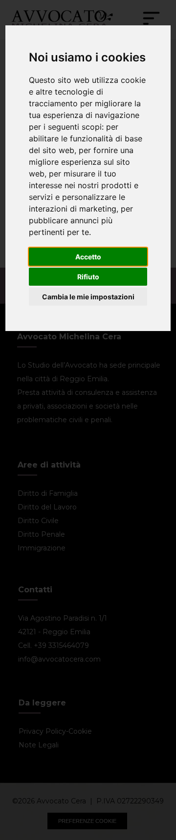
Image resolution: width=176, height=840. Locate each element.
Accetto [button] (88, 257)
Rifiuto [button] (88, 277)
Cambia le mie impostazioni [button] (88, 297)
